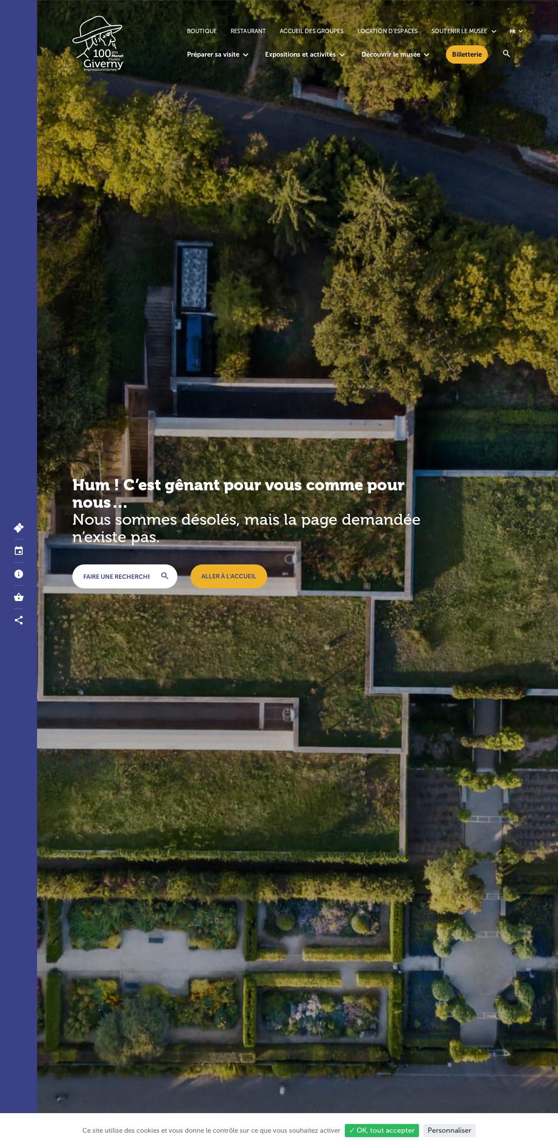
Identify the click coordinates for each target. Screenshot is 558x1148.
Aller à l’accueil (228, 576)
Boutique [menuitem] (202, 31)
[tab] (18, 551)
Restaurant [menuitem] (248, 31)
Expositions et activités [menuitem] (300, 54)
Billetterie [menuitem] (467, 54)
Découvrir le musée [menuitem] (390, 54)
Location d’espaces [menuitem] (387, 31)
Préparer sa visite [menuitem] (213, 54)
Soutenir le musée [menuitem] (459, 31)
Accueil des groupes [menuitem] (311, 31)
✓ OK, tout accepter (382, 1130)
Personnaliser (449, 1130)
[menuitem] (506, 54)
